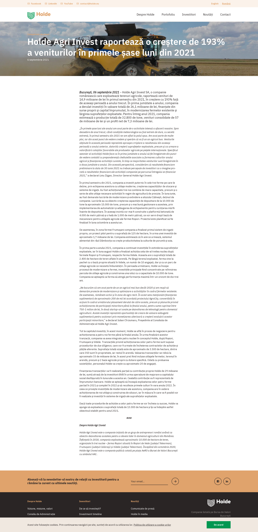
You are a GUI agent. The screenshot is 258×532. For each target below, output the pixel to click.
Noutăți (208, 14)
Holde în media (139, 514)
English (214, 3)
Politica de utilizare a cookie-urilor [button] (152, 524)
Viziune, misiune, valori (40, 508)
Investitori (189, 14)
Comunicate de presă (38, 34)
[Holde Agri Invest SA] (39, 15)
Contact (225, 14)
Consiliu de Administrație (41, 514)
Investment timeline (90, 514)
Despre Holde (145, 14)
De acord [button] (218, 524)
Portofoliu (168, 14)
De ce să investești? (90, 508)
